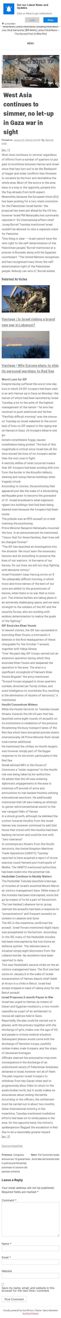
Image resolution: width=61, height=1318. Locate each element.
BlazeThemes (32, 1313)
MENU (30, 43)
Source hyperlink (12, 1146)
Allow (51, 20)
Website (7, 1271)
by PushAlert (10, 23)
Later (32, 20)
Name (6, 1243)
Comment (9, 1200)
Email (6, 1257)
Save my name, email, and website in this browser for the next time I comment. (28, 1289)
